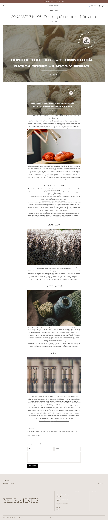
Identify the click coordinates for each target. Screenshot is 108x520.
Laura (72, 418)
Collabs (58, 509)
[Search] (3, 6)
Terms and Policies (54, 517)
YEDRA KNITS (10, 517)
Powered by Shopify (18, 517)
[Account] (99, 6)
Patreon (58, 507)
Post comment (32, 465)
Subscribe (101, 484)
